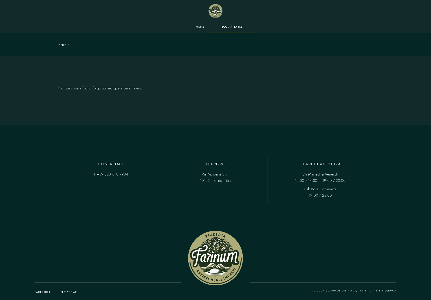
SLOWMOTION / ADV (341, 290)
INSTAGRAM (69, 292)
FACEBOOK (43, 292)
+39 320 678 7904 (112, 174)
